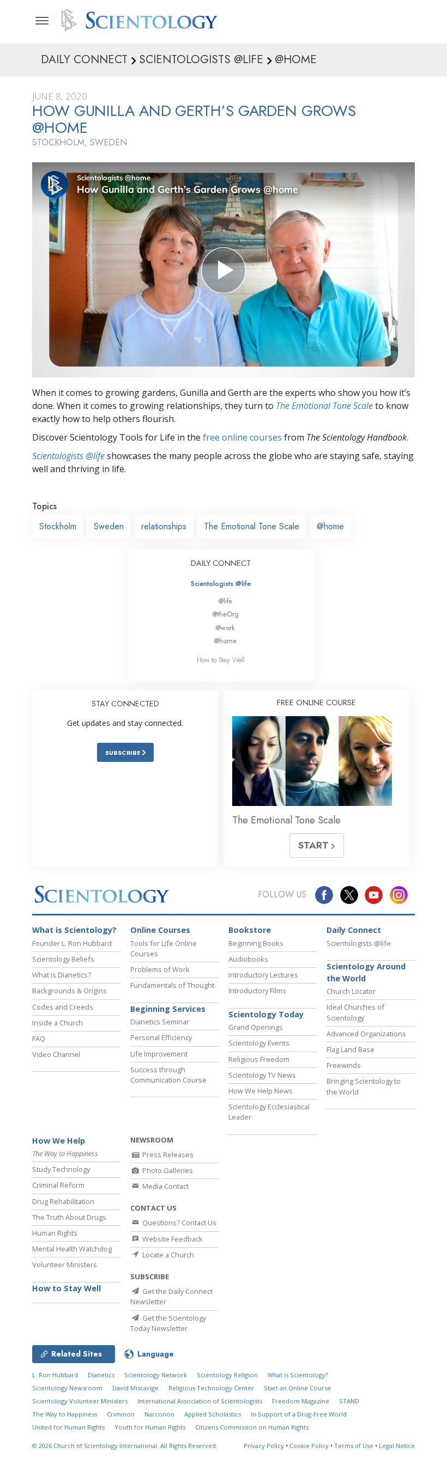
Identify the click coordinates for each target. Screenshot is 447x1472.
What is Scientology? (74, 930)
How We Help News (260, 1091)
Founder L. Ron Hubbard (72, 943)
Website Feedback (172, 1239)
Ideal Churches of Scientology (355, 1012)
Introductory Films (257, 990)
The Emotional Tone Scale (324, 406)
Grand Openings (255, 1027)
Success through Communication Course (168, 1075)
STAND (349, 1401)
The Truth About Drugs (69, 1217)
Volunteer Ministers (64, 1264)
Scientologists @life (221, 583)
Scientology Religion (227, 1375)
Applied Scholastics (212, 1414)
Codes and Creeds (62, 1007)
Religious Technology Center (211, 1388)
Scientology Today (266, 1014)
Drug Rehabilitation (63, 1201)
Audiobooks (248, 959)
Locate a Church (167, 1255)
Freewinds (344, 1065)
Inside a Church (57, 1023)
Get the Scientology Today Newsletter (168, 1323)
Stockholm (57, 526)
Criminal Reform (58, 1185)
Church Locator (351, 991)
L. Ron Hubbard (55, 1375)
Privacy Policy (264, 1446)
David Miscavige (135, 1388)
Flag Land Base (350, 1049)
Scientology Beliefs (63, 959)
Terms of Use (353, 1446)
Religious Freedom (258, 1059)
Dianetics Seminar (159, 1022)
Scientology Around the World (366, 972)
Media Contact (165, 1186)
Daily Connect (354, 930)
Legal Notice (397, 1446)
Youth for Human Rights (149, 1427)
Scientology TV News (262, 1075)
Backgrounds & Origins (69, 990)
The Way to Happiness (64, 1414)
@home (330, 526)
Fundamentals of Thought (172, 985)
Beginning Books (255, 943)
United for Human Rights (68, 1427)
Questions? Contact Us (178, 1222)
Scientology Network (155, 1375)
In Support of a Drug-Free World (299, 1414)
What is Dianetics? (61, 975)
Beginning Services (168, 1009)
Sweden (109, 526)
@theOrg (225, 614)
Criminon (121, 1414)
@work (225, 627)
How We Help (58, 1140)
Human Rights (54, 1233)
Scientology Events (258, 1043)
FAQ (38, 1038)
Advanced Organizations (366, 1034)
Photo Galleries (167, 1170)
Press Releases (167, 1154)
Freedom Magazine (300, 1401)
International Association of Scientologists (199, 1401)
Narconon (159, 1414)
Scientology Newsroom (67, 1388)
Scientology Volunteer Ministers (80, 1401)
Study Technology (61, 1169)
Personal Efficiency (161, 1037)
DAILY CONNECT (221, 563)
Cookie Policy (309, 1446)
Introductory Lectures (263, 975)
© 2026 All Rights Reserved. (125, 1446)
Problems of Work (160, 969)
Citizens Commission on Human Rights (252, 1427)
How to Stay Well (221, 660)
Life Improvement (159, 1054)
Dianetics (101, 1375)
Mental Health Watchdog (72, 1249)
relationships (163, 526)
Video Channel (56, 1054)
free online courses (242, 437)
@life (225, 601)
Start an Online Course (297, 1388)
